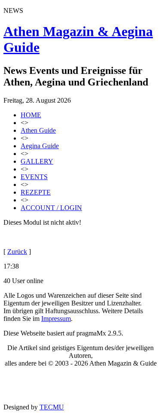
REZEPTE (36, 192)
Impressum (56, 318)
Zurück (17, 251)
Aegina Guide (40, 146)
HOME (31, 115)
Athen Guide (38, 130)
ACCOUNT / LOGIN (51, 207)
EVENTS (34, 176)
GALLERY (37, 161)
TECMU (51, 407)
